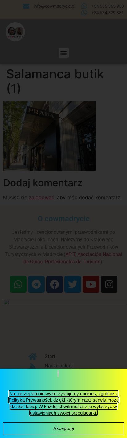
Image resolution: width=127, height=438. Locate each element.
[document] (63, 219)
